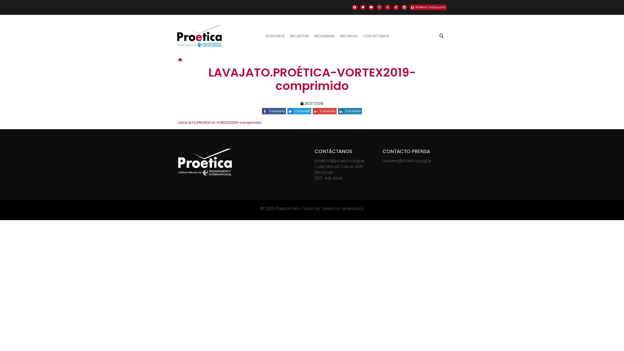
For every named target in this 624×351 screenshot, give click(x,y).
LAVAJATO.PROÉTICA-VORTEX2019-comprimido (220, 122)
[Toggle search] (442, 36)
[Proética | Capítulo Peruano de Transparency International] (199, 36)
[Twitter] (363, 7)
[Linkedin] (404, 7)
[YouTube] (371, 7)
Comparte (276, 111)
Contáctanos (376, 36)
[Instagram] (379, 7)
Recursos (349, 36)
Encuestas (299, 36)
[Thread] (388, 7)
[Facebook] (355, 7)
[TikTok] (396, 7)
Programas (324, 36)
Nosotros (275, 36)
